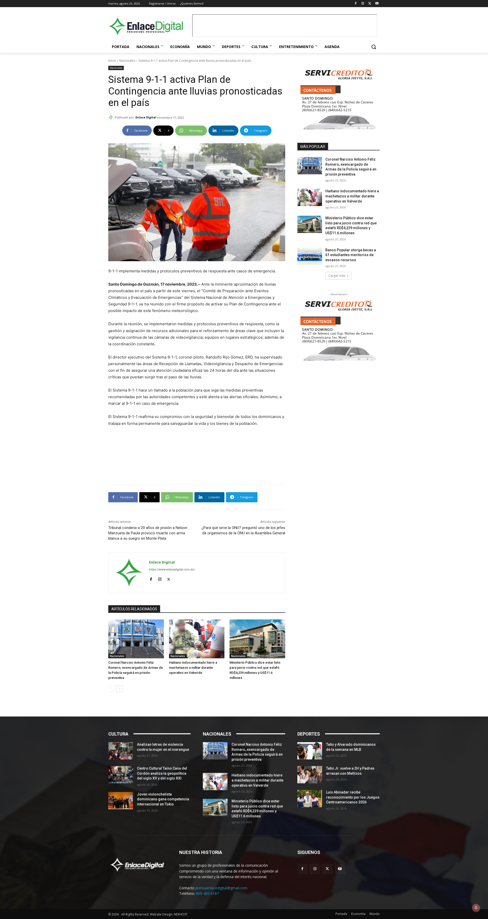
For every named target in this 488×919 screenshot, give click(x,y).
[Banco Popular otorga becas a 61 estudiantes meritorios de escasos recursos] (309, 256)
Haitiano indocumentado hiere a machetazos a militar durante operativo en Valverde (193, 668)
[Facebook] (356, 4)
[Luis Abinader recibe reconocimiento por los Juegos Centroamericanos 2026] (309, 798)
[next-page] (119, 689)
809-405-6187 (207, 893)
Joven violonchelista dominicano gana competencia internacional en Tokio (163, 799)
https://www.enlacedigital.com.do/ (172, 569)
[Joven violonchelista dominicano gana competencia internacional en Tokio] (120, 800)
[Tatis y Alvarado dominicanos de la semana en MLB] (309, 750)
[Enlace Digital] (149, 26)
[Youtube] (377, 4)
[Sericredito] (338, 128)
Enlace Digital (145, 117)
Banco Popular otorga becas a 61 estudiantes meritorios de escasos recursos (350, 255)
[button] (374, 47)
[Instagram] (363, 4)
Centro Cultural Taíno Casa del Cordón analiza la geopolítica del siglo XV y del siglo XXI (162, 773)
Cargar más (336, 275)
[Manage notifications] (476, 908)
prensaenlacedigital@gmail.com (221, 887)
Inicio (112, 60)
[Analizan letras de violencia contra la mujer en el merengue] (120, 750)
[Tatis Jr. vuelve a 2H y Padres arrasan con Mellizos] (309, 774)
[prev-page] (111, 689)
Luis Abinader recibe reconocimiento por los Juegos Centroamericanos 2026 (352, 797)
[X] (370, 4)
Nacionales (127, 60)
